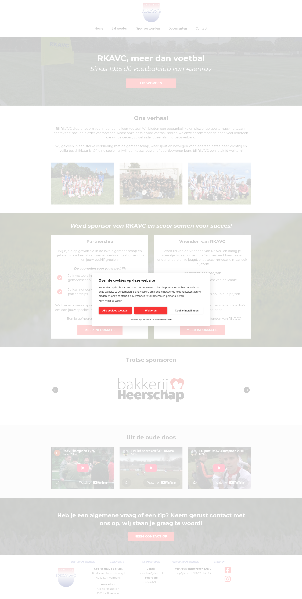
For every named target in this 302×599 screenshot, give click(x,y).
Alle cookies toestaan (115, 310)
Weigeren (151, 310)
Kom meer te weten (110, 300)
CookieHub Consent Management (156, 319)
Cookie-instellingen (187, 310)
